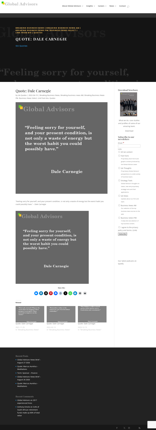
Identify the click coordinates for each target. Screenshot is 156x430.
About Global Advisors (71, 6)
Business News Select (63, 30)
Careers (101, 6)
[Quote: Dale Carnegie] (30, 314)
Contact (122, 6)
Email (121, 143)
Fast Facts (130, 160)
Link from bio (24, 32)
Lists (120, 149)
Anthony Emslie (23, 407)
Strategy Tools (129, 186)
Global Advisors (23, 400)
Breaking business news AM (62, 28)
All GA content (126, 152)
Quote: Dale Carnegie (24, 323)
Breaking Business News (30, 28)
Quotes (38, 32)
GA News (129, 199)
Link (134, 230)
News (111, 6)
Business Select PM (129, 221)
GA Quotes (21, 45)
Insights (89, 6)
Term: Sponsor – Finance (27, 373)
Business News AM (130, 209)
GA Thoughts (130, 172)
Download (129, 131)
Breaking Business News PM (32, 30)
